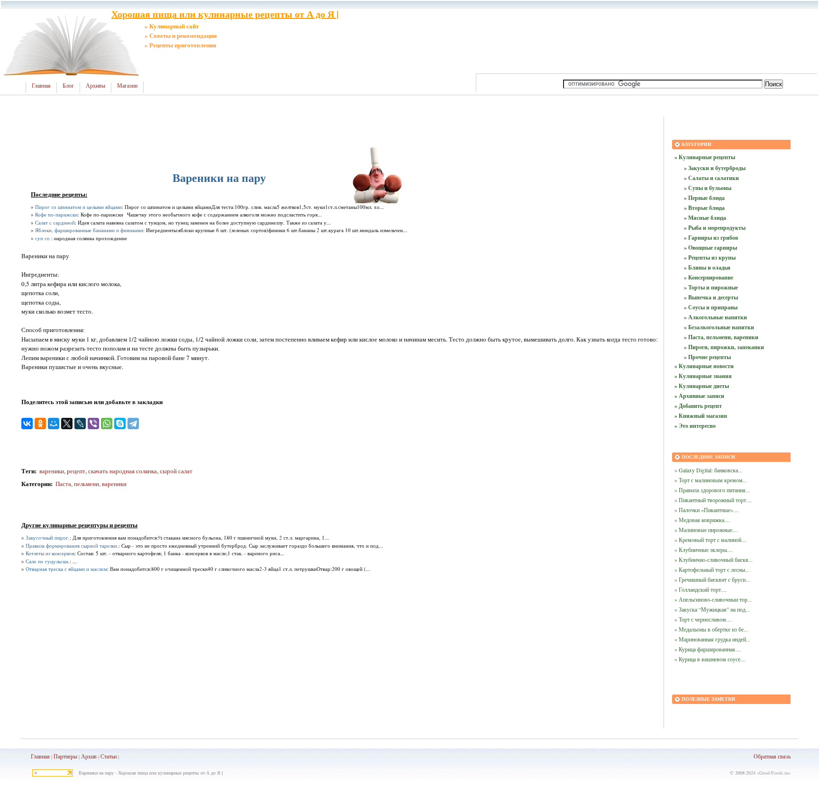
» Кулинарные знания (703, 376)
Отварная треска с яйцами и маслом (66, 568)
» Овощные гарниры (710, 248)
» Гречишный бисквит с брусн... (712, 579)
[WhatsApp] (106, 423)
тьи (113, 756)
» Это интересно (695, 426)
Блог (68, 85)
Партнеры (65, 756)
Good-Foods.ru (773, 772)
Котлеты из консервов (50, 553)
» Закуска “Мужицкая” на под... (712, 609)
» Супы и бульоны (707, 188)
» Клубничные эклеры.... (703, 549)
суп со (42, 238)
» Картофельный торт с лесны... (711, 569)
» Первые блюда (704, 198)
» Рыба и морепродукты (715, 228)
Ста (104, 756)
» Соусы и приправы (710, 307)
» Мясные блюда (705, 218)
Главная (41, 85)
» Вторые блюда (704, 208)
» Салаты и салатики (711, 178)
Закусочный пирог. (48, 537)
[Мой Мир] (53, 423)
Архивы (95, 85)
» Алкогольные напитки (715, 317)
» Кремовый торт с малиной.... (710, 539)
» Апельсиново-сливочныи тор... (713, 599)
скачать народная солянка (122, 471)
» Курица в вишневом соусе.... (710, 659)
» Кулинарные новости (704, 366)
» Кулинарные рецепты (704, 157)
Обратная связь (772, 756)
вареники (51, 471)
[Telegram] (133, 423)
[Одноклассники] (40, 423)
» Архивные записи (699, 396)
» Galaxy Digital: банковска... (708, 470)
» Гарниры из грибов (711, 238)
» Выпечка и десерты (711, 297)
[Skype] (120, 423)
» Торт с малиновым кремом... (710, 480)
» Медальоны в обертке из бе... (711, 629)
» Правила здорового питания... (712, 490)
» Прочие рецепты (707, 357)
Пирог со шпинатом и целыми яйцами (78, 206)
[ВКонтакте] (27, 423)
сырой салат (176, 471)
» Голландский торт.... (700, 589)
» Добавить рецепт (698, 406)
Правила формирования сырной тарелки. (72, 545)
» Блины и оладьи (707, 267)
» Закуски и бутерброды (715, 168)
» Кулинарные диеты (701, 386)
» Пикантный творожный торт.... (713, 500)
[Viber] (93, 423)
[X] (67, 423)
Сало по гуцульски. (48, 561)
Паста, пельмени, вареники (91, 483)
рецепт (76, 471)
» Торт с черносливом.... (703, 619)
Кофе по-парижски (56, 214)
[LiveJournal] (80, 423)
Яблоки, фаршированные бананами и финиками (89, 230)
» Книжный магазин (700, 416)
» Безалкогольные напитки (719, 327)
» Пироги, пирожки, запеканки (724, 347)
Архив (89, 756)
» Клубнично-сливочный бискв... (713, 559)
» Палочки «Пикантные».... (706, 510)
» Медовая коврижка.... (702, 519)
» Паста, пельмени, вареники (721, 337)
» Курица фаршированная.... (707, 649)
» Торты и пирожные (711, 287)
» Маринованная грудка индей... (712, 639)
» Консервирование (708, 277)
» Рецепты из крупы (710, 257)
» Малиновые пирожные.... (706, 529)
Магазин (127, 85)
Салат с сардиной (55, 222)
